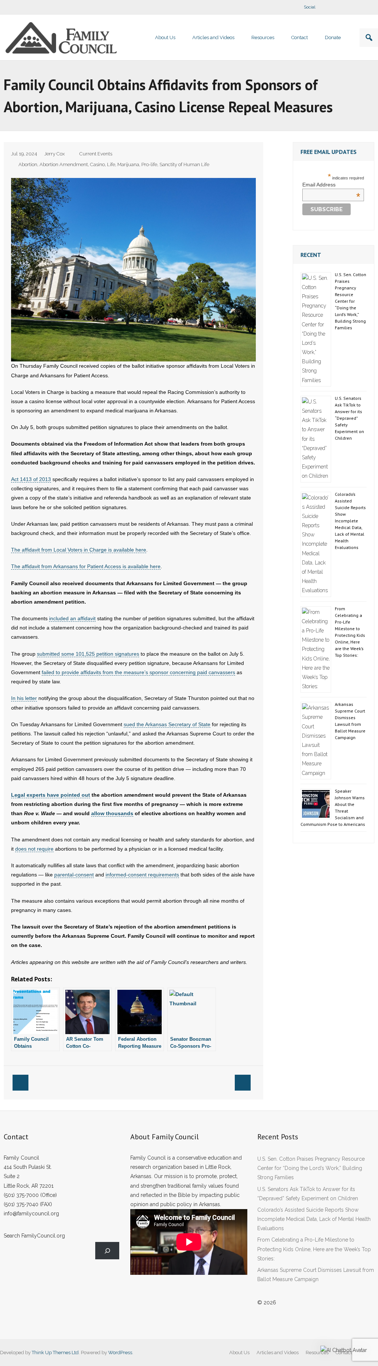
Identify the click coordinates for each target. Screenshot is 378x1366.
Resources (317, 1352)
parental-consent (74, 875)
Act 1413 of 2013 (31, 479)
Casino (97, 164)
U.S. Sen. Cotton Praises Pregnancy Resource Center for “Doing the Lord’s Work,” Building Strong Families (350, 301)
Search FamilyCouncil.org (34, 1236)
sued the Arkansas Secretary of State (167, 724)
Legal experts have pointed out (50, 795)
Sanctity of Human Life (184, 164)
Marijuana (128, 164)
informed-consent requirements (142, 875)
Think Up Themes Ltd (55, 1352)
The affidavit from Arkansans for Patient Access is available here (86, 566)
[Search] (107, 1250)
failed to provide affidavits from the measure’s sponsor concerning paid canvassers (138, 672)
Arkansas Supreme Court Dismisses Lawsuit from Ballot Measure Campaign (350, 720)
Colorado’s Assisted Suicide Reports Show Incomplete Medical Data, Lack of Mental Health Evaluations (350, 520)
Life (111, 164)
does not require (34, 849)
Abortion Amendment (63, 164)
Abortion (27, 164)
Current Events (95, 154)
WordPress (120, 1352)
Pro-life (149, 164)
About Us (239, 1352)
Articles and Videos (278, 1352)
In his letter (24, 698)
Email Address (331, 185)
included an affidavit (72, 618)
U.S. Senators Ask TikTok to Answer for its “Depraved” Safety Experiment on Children (349, 418)
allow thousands (112, 813)
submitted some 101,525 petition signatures (88, 654)
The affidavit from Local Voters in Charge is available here (78, 550)
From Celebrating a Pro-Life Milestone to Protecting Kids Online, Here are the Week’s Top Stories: (350, 632)
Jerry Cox (54, 154)
